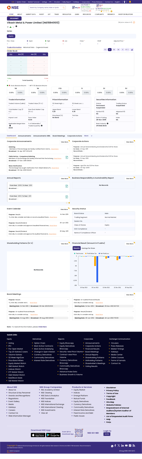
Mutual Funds (79, 398)
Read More (55, 149)
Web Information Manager (20, 416)
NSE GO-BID (93, 433)
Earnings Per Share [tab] (88, 248)
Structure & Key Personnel (19, 393)
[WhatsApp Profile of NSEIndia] (112, 446)
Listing (11, 343)
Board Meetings (59, 136)
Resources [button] (87, 14)
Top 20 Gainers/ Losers (18, 352)
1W (114, 50)
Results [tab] (77, 248)
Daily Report (66, 2)
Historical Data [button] (28, 47)
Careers (12, 410)
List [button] (49, 14)
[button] (88, 11)
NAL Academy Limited (50, 390)
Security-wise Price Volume (71, 352)
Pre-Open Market (16, 349)
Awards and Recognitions (19, 395)
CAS (12, 2)
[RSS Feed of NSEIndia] (134, 446)
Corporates (86, 2)
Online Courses (117, 357)
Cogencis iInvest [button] (42, 47)
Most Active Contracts (43, 346)
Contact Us (109, 2)
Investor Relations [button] (126, 14)
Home (11, 14)
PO (105, 50)
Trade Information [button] (14, 47)
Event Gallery (14, 401)
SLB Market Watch (16, 381)
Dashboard (11, 136)
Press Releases (97, 2)
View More (64, 142)
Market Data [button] (31, 14)
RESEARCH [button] (111, 14)
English (117, 2)
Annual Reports (91, 355)
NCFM (107, 434)
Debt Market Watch (17, 375)
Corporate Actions (74, 136)
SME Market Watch (16, 366)
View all (44, 413)
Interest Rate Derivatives (44, 360)
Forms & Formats (118, 360)
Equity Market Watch (17, 363)
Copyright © (12, 445)
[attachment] (66, 157)
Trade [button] (56, 14)
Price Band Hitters (16, 360)
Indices (77, 393)
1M (118, 50)
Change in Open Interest (44, 352)
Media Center (116, 355)
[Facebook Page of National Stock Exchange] (115, 446)
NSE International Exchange (52, 404)
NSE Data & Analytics (50, 395)
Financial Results (92, 349)
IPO (50, 2)
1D (109, 50)
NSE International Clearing (52, 407)
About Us (12, 390)
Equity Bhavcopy (67, 343)
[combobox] (45, 8)
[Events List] (130, 1)
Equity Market (79, 390)
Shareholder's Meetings (95, 363)
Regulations (13, 398)
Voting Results (91, 366)
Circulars (57, 2)
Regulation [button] (67, 14)
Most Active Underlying (43, 349)
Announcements (24, 136)
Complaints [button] (99, 14)
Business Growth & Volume (71, 374)
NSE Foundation (47, 398)
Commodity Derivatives (44, 357)
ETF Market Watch (16, 372)
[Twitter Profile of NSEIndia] (119, 446)
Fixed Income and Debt (83, 413)
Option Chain (21, 2)
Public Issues (79, 416)
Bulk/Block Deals (15, 378)
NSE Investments (48, 410)
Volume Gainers (15, 355)
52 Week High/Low (16, 357)
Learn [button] (77, 14)
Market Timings (117, 349)
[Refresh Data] (134, 22)
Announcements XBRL (41, 136)
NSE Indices (46, 401)
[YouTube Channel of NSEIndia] (126, 446)
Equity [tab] (11, 36)
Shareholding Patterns (94, 357)
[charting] (132, 49)
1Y (122, 50)
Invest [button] (41, 14)
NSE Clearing (46, 393)
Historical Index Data (68, 372)
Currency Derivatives (43, 355)
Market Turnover (34, 2)
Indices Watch (15, 369)
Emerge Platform (81, 395)
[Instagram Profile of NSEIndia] (130, 446)
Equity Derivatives (81, 401)
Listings (44, 2)
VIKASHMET (14, 18)
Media (11, 404)
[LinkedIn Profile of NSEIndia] (122, 446)
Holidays (76, 2)
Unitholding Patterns (93, 360)
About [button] (19, 14)
